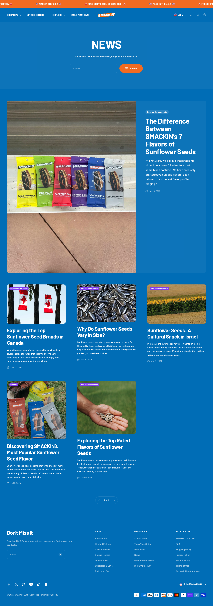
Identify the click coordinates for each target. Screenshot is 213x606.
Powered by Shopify (49, 595)
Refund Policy (183, 560)
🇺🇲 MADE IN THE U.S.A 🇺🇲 (21, 3)
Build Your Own (102, 571)
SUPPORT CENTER (185, 538)
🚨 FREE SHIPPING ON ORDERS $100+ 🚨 (78, 3)
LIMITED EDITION (35, 14)
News (137, 554)
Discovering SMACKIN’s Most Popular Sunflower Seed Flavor (33, 452)
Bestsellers (101, 538)
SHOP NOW (12, 14)
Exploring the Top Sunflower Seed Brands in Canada (35, 336)
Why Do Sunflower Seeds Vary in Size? (104, 331)
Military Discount (142, 565)
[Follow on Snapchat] (46, 584)
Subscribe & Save (104, 565)
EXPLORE (57, 14)
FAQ (178, 544)
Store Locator (141, 538)
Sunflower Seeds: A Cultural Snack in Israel (172, 333)
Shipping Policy (183, 549)
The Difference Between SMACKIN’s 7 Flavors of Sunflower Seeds (170, 136)
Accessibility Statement (188, 571)
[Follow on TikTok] (38, 584)
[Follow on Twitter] (16, 584)
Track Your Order (142, 544)
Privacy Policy (183, 554)
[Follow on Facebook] (9, 584)
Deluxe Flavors (102, 554)
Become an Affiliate (144, 560)
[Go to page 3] (114, 500)
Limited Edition (103, 544)
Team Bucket (101, 560)
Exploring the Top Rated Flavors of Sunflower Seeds (103, 446)
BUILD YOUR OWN (80, 14)
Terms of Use (182, 565)
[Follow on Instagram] (24, 584)
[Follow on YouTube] (31, 584)
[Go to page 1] (99, 500)
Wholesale (139, 549)
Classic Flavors (102, 549)
